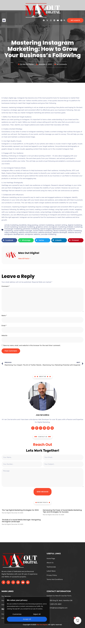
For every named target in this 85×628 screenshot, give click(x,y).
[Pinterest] (61, 20)
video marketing (11, 232)
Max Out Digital (41, 625)
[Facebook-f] (32, 428)
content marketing (46, 225)
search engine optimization (51, 229)
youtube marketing (48, 234)
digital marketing (75, 225)
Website (4, 335)
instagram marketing (57, 227)
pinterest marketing (31, 229)
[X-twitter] (47, 20)
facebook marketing (27, 227)
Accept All (27, 619)
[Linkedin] (54, 20)
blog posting (32, 225)
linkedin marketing (74, 227)
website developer (60, 232)
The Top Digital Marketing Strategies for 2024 (20, 510)
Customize (17, 614)
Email (4, 326)
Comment (6, 286)
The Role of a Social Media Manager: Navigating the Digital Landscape (21, 521)
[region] (27, 610)
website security (74, 232)
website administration (28, 232)
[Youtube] (58, 20)
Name (4, 315)
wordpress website (32, 234)
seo (64, 229)
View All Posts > (24, 258)
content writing (61, 225)
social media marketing (42, 231)
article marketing (11, 225)
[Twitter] (36, 428)
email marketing (11, 227)
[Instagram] (51, 20)
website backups (45, 232)
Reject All (37, 614)
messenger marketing (13, 229)
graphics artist (42, 227)
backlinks (23, 225)
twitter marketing (74, 231)
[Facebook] (44, 20)
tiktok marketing (60, 231)
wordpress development (14, 234)
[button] (4, 20)
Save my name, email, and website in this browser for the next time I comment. (32, 345)
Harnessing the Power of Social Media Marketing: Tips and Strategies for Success (62, 511)
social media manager (23, 231)
